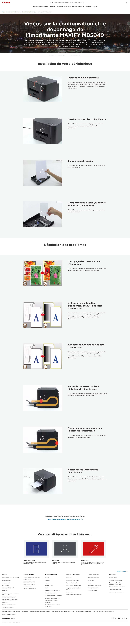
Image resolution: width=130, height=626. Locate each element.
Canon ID (55, 560)
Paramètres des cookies (8, 614)
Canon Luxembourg (8, 618)
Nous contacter (29, 560)
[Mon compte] (126, 3)
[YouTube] (126, 618)
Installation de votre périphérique (57, 55)
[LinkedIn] (119, 618)
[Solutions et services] (84, 6)
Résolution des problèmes (75, 55)
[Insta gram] (115, 618)
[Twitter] (122, 618)
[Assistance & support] (97, 6)
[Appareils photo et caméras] (49, 6)
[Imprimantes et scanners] (71, 6)
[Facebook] (111, 618)
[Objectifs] (55, 6)
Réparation (85, 560)
